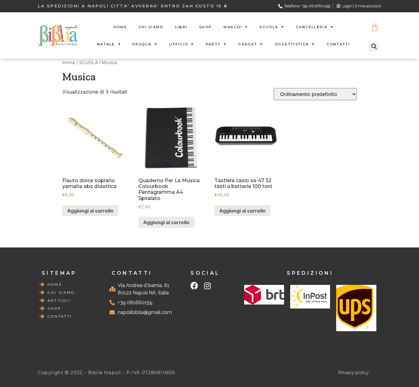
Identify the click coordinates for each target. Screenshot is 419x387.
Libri (181, 27)
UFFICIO (178, 44)
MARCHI (233, 27)
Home (120, 27)
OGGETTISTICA (292, 44)
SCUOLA (268, 27)
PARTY (213, 44)
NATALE (106, 44)
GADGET (247, 44)
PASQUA (142, 44)
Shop (205, 27)
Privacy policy (353, 372)
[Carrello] (374, 27)
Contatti (338, 44)
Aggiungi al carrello (90, 211)
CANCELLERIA (312, 27)
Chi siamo (151, 27)
